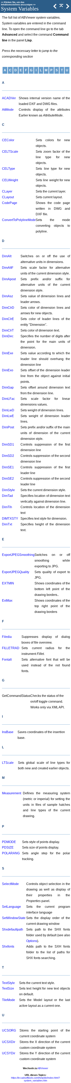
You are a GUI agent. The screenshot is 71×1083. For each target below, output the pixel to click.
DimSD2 (8, 455)
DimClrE (8, 319)
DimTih (7, 507)
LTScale (8, 762)
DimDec (7, 336)
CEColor (8, 140)
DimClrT (8, 330)
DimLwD (8, 410)
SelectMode (10, 884)
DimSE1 (8, 467)
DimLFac (8, 398)
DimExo (7, 370)
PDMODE (9, 842)
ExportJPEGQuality (15, 572)
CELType (8, 168)
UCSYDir (8, 1053)
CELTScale (10, 151)
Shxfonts (8, 946)
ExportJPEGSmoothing (18, 554)
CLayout (8, 197)
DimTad (7, 495)
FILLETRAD (10, 648)
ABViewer (42, 1068)
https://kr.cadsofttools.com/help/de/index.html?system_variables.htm (35, 1079)
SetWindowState (13, 918)
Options (31, 941)
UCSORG (9, 1030)
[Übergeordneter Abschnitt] (61, 7)
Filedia (7, 636)
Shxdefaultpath (12, 929)
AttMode (8, 109)
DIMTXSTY (10, 518)
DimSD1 (8, 444)
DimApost (9, 279)
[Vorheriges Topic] (54, 7)
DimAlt (6, 256)
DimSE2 (8, 478)
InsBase (7, 732)
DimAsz (7, 296)
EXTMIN (8, 583)
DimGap (8, 387)
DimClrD (8, 307)
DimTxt (7, 524)
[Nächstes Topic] (67, 7)
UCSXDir (8, 1042)
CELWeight (10, 180)
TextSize (8, 988)
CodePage (9, 203)
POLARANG (11, 853)
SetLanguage (11, 906)
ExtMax (7, 600)
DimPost (8, 427)
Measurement (11, 793)
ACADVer (9, 98)
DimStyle (8, 490)
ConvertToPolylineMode (19, 220)
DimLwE (8, 416)
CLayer (7, 191)
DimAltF (7, 267)
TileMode (8, 1000)
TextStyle (8, 983)
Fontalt (7, 659)
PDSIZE (8, 847)
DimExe (7, 353)
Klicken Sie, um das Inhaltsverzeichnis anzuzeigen (17, 3)
